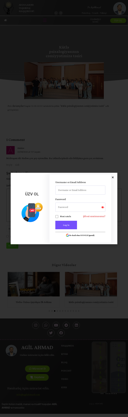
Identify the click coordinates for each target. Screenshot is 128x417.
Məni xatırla (65, 216)
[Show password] (102, 207)
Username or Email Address (70, 182)
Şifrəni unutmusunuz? (94, 216)
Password (60, 199)
